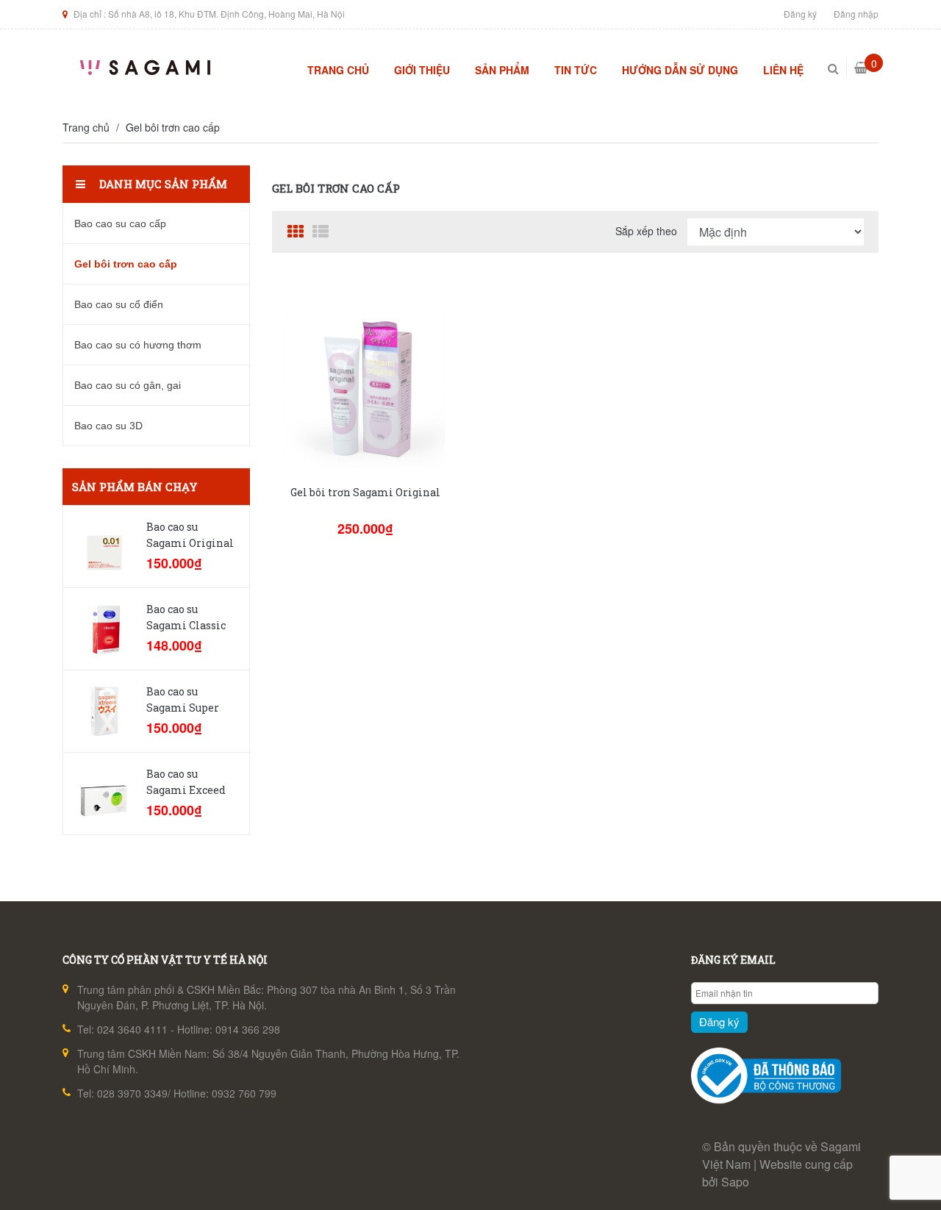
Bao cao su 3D (108, 426)
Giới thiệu (422, 69)
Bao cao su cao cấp (120, 223)
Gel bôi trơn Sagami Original (365, 492)
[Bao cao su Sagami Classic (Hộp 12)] (104, 628)
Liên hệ (783, 69)
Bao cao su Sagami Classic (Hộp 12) (186, 625)
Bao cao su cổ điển (118, 304)
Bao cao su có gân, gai (127, 385)
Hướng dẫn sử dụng (680, 69)
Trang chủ (338, 69)
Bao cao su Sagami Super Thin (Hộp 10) (182, 707)
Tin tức (575, 69)
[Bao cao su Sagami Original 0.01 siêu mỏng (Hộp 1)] (104, 546)
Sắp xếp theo (646, 230)
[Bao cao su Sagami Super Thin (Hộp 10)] (104, 711)
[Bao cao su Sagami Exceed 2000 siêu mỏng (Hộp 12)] (104, 793)
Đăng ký (800, 13)
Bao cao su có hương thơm (137, 345)
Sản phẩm (502, 69)
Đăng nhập (856, 13)
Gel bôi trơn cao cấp (173, 127)
